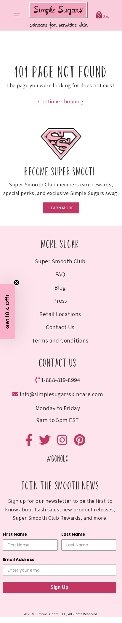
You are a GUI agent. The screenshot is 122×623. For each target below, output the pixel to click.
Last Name (73, 534)
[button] (7, 311)
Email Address (18, 559)
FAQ (60, 274)
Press (60, 301)
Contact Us (60, 327)
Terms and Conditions (60, 340)
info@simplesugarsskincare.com (61, 394)
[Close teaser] (17, 283)
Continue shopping (61, 101)
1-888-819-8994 (61, 380)
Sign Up (59, 587)
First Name (15, 534)
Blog (60, 287)
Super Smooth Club (60, 261)
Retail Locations (60, 314)
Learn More (61, 207)
